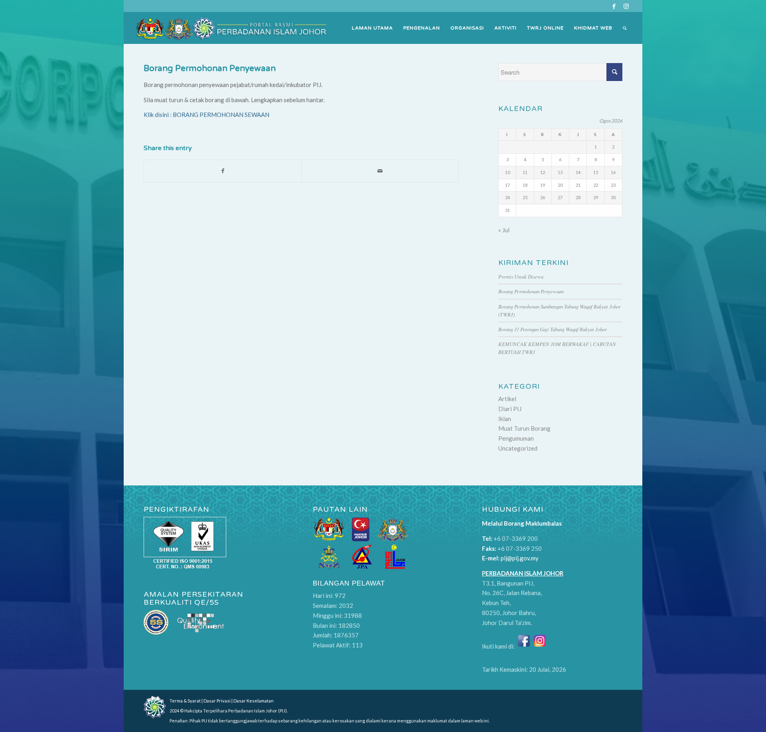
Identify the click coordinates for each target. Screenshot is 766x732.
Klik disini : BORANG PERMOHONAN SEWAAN (206, 114)
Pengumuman (516, 438)
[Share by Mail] (380, 171)
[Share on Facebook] (222, 171)
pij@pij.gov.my (520, 558)
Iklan (504, 418)
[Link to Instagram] (626, 6)
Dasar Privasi (217, 700)
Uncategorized (517, 448)
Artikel (507, 398)
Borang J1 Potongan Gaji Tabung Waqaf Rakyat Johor (552, 329)
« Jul (503, 229)
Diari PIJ (509, 408)
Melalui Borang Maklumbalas (522, 523)
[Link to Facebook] (614, 6)
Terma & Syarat (185, 700)
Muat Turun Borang (524, 428)
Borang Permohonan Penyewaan (210, 68)
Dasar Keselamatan (253, 700)
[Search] (625, 28)
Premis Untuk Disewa (520, 276)
